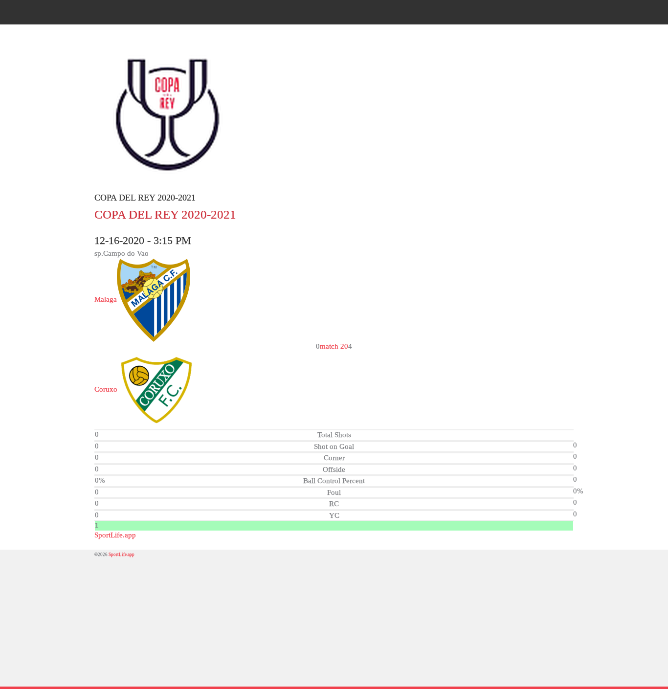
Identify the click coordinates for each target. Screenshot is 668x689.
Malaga (105, 299)
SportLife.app (115, 535)
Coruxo (105, 389)
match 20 (334, 346)
